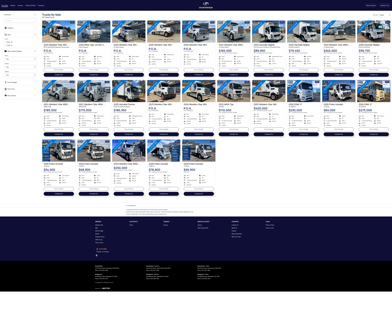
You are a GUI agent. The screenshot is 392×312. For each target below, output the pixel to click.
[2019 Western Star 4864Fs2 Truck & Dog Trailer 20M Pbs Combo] (338, 31)
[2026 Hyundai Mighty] (373, 31)
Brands (13, 5)
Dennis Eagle (99, 231)
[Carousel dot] (51, 39)
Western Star (99, 225)
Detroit (97, 234)
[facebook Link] (96, 255)
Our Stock (5, 5)
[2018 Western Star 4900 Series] (128, 150)
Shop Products (371, 5)
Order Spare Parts (203, 228)
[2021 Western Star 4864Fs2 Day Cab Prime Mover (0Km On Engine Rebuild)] (233, 31)
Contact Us (59, 75)
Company (41, 5)
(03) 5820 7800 (103, 278)
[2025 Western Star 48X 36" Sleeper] (58, 31)
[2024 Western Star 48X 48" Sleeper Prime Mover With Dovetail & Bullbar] (128, 31)
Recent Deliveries (237, 234)
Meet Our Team (236, 237)
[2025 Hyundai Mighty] (268, 31)
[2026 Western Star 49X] (163, 31)
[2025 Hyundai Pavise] (128, 91)
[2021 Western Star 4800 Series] (58, 91)
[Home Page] (206, 5)
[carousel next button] (73, 31)
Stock (131, 225)
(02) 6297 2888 (103, 270)
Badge (7, 71)
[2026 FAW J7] (303, 91)
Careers (234, 231)
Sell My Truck (384, 5)
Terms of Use (270, 228)
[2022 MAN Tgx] (233, 91)
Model (7, 63)
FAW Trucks (99, 240)
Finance (20, 5)
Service (200, 225)
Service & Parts (30, 5)
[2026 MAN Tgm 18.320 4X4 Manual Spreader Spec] (93, 31)
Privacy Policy (270, 225)
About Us (234, 228)
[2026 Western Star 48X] (198, 91)
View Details (58, 70)
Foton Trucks (99, 242)
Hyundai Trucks (100, 237)
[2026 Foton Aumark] (338, 91)
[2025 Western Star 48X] (163, 91)
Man (96, 228)
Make (6, 55)
